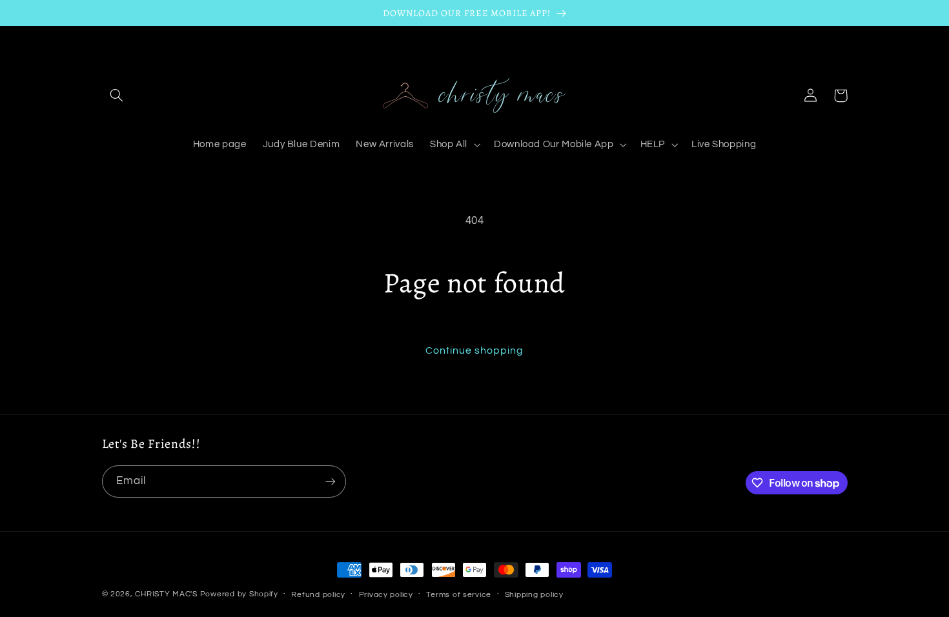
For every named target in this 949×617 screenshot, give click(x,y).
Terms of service (458, 594)
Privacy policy (386, 594)
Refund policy (318, 594)
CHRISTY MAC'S (166, 594)
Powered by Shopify (239, 594)
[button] (117, 95)
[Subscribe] (330, 481)
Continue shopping (474, 350)
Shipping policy (534, 594)
